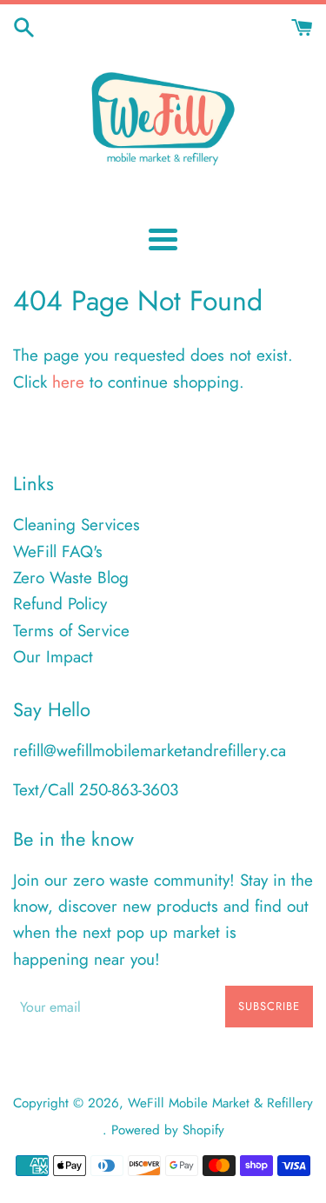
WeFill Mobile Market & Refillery (220, 1103)
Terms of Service (71, 630)
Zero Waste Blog (71, 577)
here (68, 382)
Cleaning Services (76, 524)
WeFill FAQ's (58, 551)
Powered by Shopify (167, 1130)
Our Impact (53, 656)
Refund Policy (60, 603)
